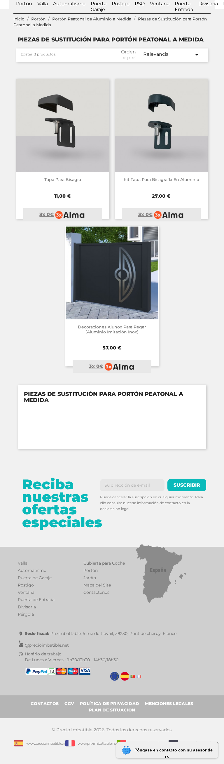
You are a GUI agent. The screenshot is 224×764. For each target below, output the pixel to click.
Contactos (45, 703)
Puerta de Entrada (36, 599)
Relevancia (171, 54)
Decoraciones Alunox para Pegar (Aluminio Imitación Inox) (112, 329)
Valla (22, 563)
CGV (69, 703)
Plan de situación (112, 710)
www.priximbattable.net (98, 743)
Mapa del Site (97, 585)
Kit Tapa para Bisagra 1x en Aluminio (161, 179)
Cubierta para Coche (104, 563)
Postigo (26, 585)
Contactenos (96, 592)
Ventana (26, 592)
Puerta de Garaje (35, 577)
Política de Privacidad (109, 703)
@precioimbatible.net (47, 645)
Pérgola (26, 614)
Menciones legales (169, 703)
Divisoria (27, 607)
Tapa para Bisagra (62, 179)
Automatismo (32, 570)
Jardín (89, 577)
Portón (90, 570)
